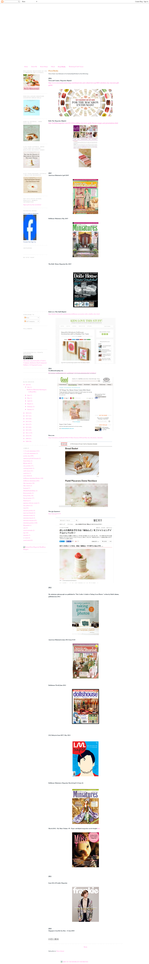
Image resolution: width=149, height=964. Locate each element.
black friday (26, 461)
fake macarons (27, 483)
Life (24, 508)
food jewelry (27, 496)
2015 (27, 421)
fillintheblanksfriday (29, 491)
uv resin (25, 538)
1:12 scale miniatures (29, 451)
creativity (26, 473)
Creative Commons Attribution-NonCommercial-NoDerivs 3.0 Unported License (35, 363)
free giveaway (27, 498)
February (30, 407)
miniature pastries (28, 523)
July (28, 387)
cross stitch (26, 476)
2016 (27, 419)
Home (26, 67)
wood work (26, 540)
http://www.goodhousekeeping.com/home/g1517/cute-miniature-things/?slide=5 (72, 373)
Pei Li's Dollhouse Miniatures (30, 213)
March (29, 404)
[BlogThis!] (51, 939)
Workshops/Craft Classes (76, 67)
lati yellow (26, 505)
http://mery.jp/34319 (54, 514)
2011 (27, 433)
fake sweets (26, 486)
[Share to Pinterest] (58, 939)
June (28, 395)
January (29, 409)
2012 (27, 430)
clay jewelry (27, 466)
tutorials (25, 535)
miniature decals (28, 518)
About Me (34, 67)
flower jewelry (27, 493)
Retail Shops (44, 67)
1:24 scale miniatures (29, 453)
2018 (27, 413)
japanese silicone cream (30, 503)
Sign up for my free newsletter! (32, 205)
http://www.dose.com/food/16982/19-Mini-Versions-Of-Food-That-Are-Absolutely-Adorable (75, 438)
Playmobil (26, 525)
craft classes (26, 471)
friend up (26, 501)
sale (24, 528)
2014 (27, 424)
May (28, 398)
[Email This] (49, 939)
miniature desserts (28, 520)
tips (24, 533)
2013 (27, 427)
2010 (27, 436)
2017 (27, 416)
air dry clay (26, 456)
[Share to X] (53, 939)
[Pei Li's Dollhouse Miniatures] (29, 240)
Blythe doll (26, 463)
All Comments (30, 321)
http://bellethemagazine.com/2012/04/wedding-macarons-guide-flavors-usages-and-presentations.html (83, 123)
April (29, 401)
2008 (27, 441)
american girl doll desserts (31, 458)
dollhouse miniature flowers (31, 478)
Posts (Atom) (60, 951)
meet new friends (28, 513)
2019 (27, 385)
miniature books (28, 515)
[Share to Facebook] (56, 939)
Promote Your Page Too (29, 242)
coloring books (27, 468)
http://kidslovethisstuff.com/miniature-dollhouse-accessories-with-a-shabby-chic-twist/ (74, 314)
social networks (28, 530)
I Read (53, 67)
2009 (27, 438)
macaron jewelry (28, 510)
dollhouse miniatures (29, 481)
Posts (27, 318)
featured (25, 488)
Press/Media (62, 67)
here (98, 828)
